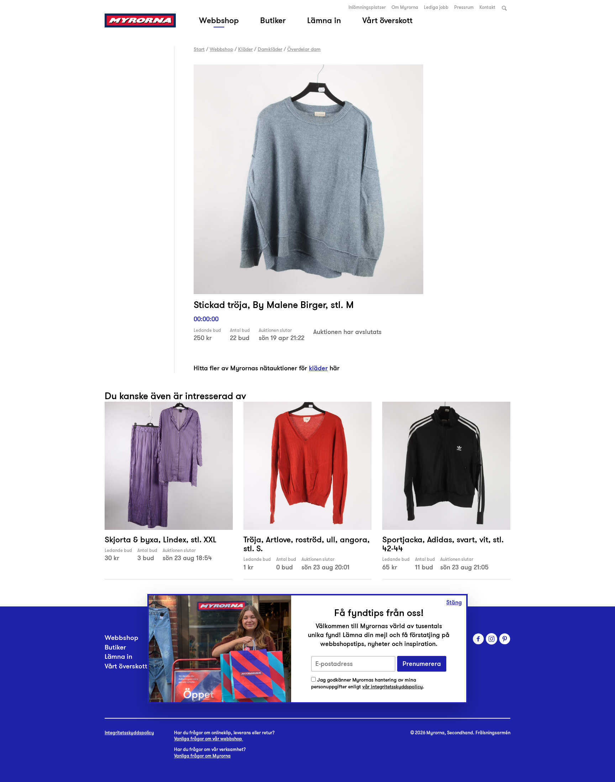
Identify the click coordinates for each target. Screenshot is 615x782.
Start (199, 49)
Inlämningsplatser (367, 7)
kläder (318, 368)
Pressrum (464, 7)
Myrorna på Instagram (491, 639)
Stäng (454, 602)
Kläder (245, 49)
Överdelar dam (304, 49)
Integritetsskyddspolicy (129, 733)
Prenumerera (422, 663)
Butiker (273, 20)
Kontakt (487, 7)
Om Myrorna (404, 7)
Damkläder (270, 49)
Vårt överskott (387, 20)
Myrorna (140, 20)
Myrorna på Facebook (478, 639)
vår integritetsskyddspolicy (392, 686)
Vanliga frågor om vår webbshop (208, 739)
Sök (504, 8)
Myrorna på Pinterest (504, 639)
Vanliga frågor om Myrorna (202, 756)
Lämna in (324, 20)
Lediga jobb (436, 7)
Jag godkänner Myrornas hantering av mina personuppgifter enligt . (367, 683)
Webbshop (219, 20)
